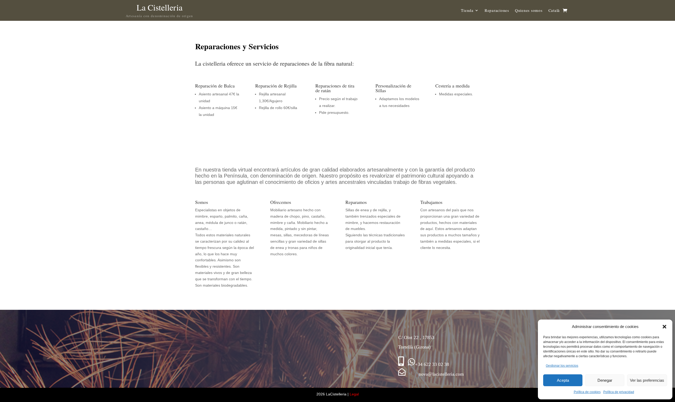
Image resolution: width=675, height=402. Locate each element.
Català (554, 10)
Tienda (467, 10)
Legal (354, 394)
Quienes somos (529, 10)
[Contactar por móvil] (401, 364)
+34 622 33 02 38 (432, 364)
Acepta (563, 380)
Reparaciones (497, 10)
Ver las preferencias (647, 380)
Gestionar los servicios (562, 365)
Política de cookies (587, 392)
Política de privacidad (618, 392)
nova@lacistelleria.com (435, 374)
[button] (664, 326)
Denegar (604, 380)
